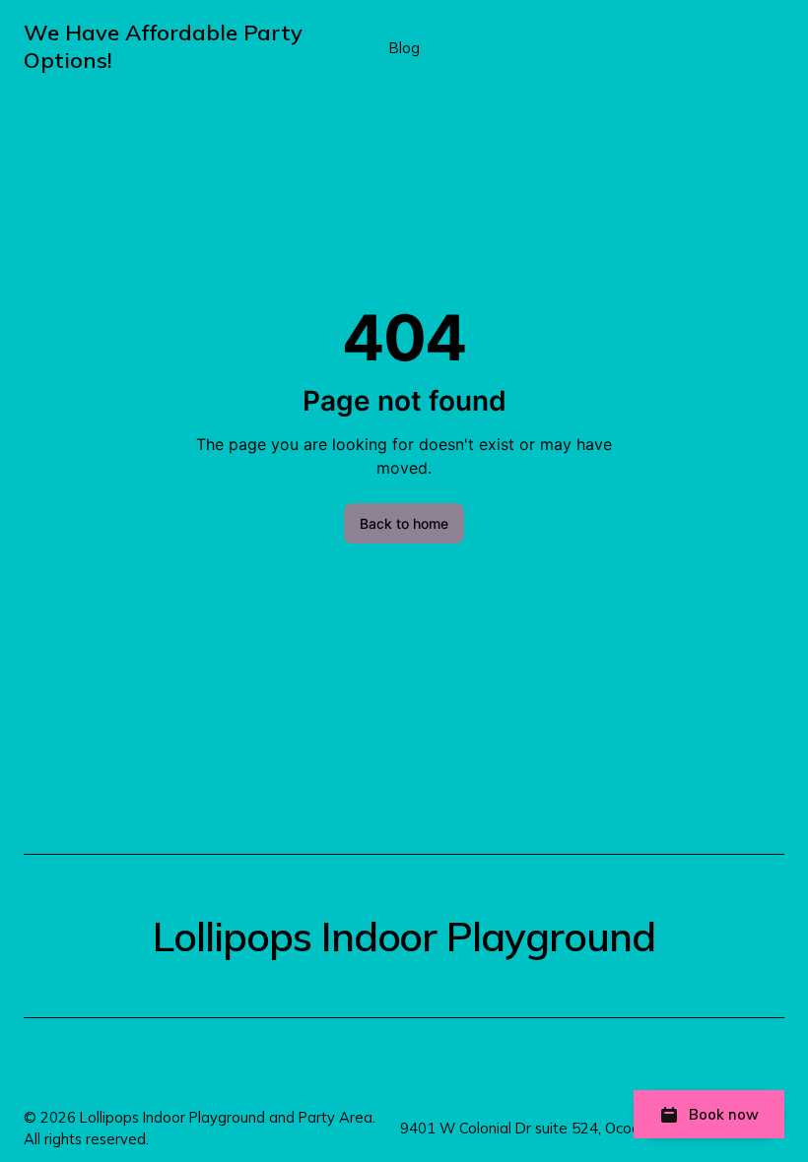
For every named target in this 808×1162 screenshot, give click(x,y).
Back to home (404, 523)
